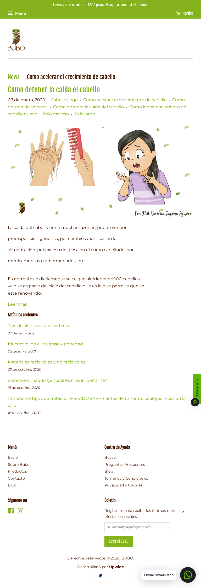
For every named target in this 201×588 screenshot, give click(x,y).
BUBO (127, 558)
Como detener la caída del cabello (88, 106)
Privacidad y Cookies (123, 485)
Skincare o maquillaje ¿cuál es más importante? (57, 380)
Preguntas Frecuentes (124, 464)
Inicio (13, 457)
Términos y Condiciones (126, 478)
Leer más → (20, 304)
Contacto (16, 478)
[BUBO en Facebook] (11, 512)
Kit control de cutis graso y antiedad (45, 343)
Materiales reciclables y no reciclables (46, 362)
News (14, 76)
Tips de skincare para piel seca (39, 325)
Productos (17, 471)
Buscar (110, 457)
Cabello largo (64, 99)
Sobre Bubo (19, 464)
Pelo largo (84, 113)
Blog (12, 485)
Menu (20, 13)
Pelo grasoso (56, 113)
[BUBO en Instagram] (20, 512)
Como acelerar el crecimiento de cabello (125, 99)
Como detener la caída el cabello (54, 89)
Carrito (188, 13)
